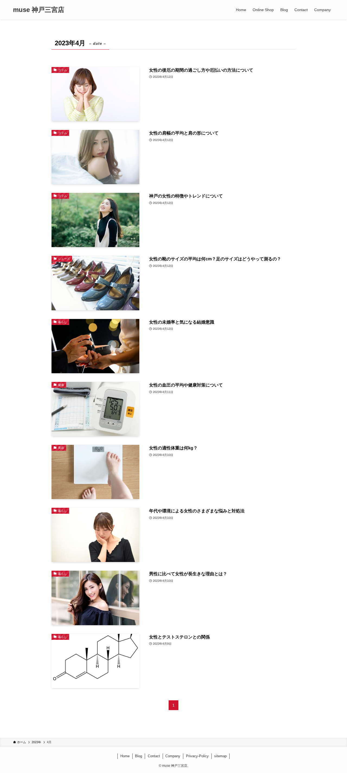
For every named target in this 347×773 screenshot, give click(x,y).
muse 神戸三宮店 (38, 10)
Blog (138, 756)
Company (172, 756)
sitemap (220, 756)
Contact (154, 756)
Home (125, 756)
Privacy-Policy (197, 756)
